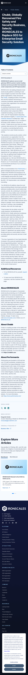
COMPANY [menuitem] (5, 584)
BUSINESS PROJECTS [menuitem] (8, 567)
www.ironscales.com (9, 318)
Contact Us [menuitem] (4, 600)
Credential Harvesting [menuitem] (7, 556)
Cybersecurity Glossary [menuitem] (7, 614)
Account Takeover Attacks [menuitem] (8, 559)
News (6, 9)
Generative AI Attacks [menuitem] (7, 564)
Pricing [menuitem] (3, 628)
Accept (14, 665)
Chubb (5, 97)
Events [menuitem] (3, 621)
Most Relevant (14, 457)
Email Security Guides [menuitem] (7, 616)
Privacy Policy (7, 651)
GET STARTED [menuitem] (6, 625)
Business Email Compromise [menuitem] (8, 548)
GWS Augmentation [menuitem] (6, 573)
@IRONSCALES (5, 319)
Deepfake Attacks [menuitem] (6, 551)
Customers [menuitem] (4, 590)
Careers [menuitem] (4, 597)
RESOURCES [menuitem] (5, 603)
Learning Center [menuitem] (5, 606)
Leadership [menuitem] (4, 592)
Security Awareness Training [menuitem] (8, 542)
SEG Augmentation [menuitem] (6, 575)
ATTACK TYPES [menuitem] (6, 545)
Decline (14, 669)
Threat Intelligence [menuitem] (6, 611)
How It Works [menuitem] (5, 529)
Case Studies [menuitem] (5, 619)
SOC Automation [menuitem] (5, 580)
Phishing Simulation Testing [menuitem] (8, 539)
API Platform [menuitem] (5, 532)
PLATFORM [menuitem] (5, 526)
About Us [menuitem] (4, 587)
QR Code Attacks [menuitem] (6, 561)
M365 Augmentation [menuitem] (6, 570)
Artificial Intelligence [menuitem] (6, 534)
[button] (13, 493)
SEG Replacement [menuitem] (6, 578)
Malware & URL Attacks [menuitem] (7, 553)
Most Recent (4, 457)
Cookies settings (14, 662)
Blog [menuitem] (3, 609)
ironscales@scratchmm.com (9, 420)
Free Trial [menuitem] (4, 631)
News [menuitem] (3, 595)
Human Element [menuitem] (5, 537)
